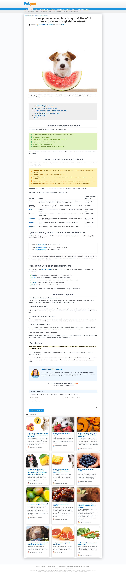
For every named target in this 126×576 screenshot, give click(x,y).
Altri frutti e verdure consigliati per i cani (46, 113)
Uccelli (52, 9)
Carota (34, 280)
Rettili (68, 9)
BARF (25, 11)
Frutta (53, 11)
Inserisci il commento (36, 410)
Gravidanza (58, 11)
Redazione (43, 566)
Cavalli (74, 9)
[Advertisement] (68, 36)
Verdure (37, 11)
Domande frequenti (40, 115)
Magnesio (31, 226)
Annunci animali (85, 566)
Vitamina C (32, 218)
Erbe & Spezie (65, 11)
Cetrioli (34, 282)
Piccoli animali (44, 9)
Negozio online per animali (73, 566)
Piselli (33, 285)
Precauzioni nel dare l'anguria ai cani (45, 108)
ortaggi (50, 269)
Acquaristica (60, 9)
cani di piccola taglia (41, 244)
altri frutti (44, 269)
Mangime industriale (73, 11)
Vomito (49, 11)
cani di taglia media (41, 247)
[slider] (75, 383)
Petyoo (30, 4)
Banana (34, 277)
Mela (33, 275)
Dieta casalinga (43, 11)
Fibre (30, 209)
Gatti (35, 9)
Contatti (38, 566)
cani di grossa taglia (41, 249)
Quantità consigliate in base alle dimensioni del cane (50, 110)
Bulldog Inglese (31, 11)
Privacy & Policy (51, 566)
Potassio (31, 222)
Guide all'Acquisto (83, 9)
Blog (26, 9)
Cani (31, 9)
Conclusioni (37, 118)
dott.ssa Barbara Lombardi (46, 24)
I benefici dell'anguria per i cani (43, 106)
